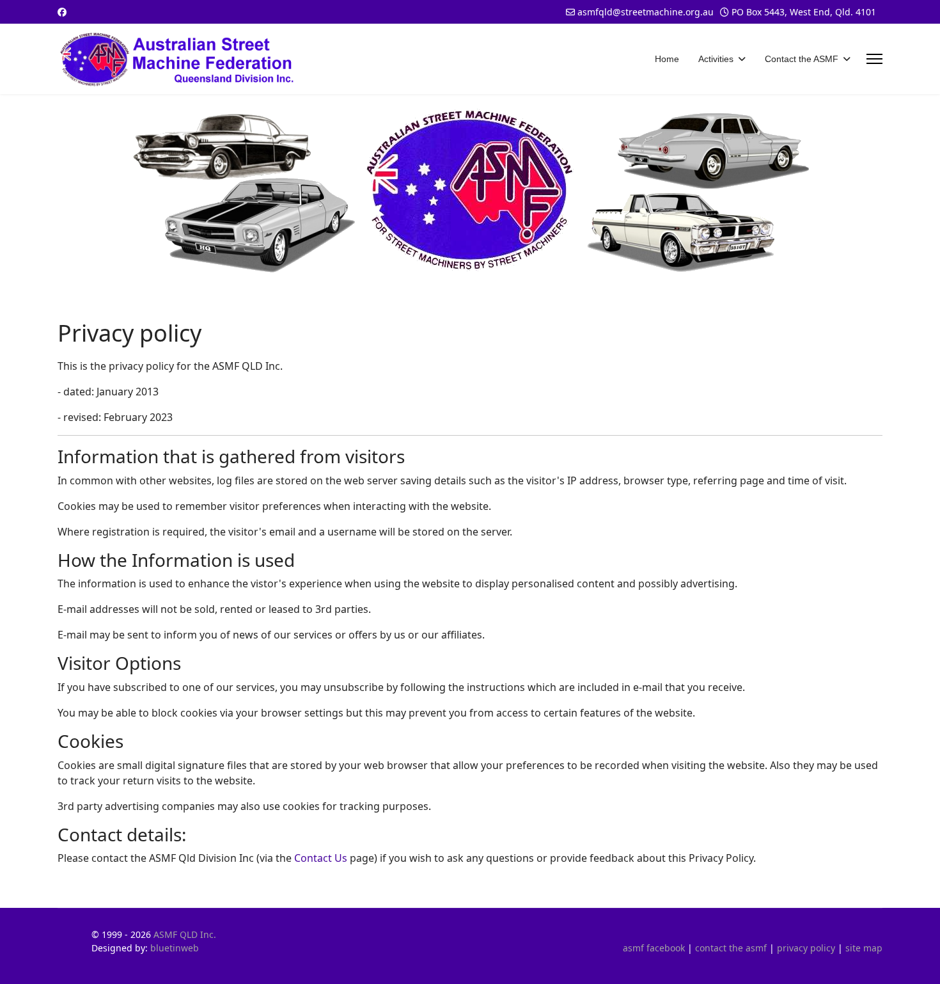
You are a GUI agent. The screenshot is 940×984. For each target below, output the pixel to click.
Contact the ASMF (801, 59)
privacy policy (806, 948)
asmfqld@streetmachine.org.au (645, 12)
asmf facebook (654, 948)
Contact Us (320, 858)
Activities (715, 59)
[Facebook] (62, 12)
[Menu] (874, 59)
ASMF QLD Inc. (184, 934)
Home (667, 59)
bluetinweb (174, 948)
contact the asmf (731, 948)
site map (863, 948)
